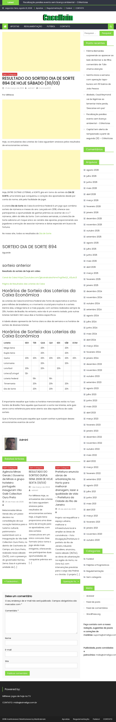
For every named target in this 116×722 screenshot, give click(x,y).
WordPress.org (93, 614)
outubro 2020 (93, 540)
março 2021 (92, 515)
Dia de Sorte (45, 233)
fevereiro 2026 (93, 206)
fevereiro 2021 (93, 521)
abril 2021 (90, 509)
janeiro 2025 (92, 285)
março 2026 (92, 200)
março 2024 (92, 345)
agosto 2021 (92, 485)
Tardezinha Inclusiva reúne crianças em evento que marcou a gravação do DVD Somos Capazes (14, 581)
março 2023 (92, 418)
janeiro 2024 (92, 358)
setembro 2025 (93, 236)
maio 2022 (91, 455)
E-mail (8, 649)
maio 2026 (91, 188)
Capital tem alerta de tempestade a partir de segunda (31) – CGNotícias (99, 134)
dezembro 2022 (94, 436)
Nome (8, 638)
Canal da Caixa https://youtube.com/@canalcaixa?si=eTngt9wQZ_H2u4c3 (39, 277)
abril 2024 (91, 339)
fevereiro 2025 (93, 279)
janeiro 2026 (92, 212)
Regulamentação (54, 8)
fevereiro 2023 (93, 424)
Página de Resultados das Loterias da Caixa (23, 283)
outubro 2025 (93, 230)
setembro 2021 (93, 479)
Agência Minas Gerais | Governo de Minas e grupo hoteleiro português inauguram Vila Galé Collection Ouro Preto (13, 484)
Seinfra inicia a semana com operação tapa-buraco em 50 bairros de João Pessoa (98, 82)
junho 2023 (91, 400)
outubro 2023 (93, 376)
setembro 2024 (94, 309)
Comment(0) (45, 88)
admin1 (31, 88)
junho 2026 (91, 182)
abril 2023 (91, 412)
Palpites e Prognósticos (97, 565)
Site (7, 661)
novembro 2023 (94, 370)
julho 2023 (91, 394)
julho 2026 (91, 176)
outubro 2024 (93, 303)
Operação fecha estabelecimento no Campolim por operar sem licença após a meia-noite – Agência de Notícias (71, 581)
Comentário (12, 610)
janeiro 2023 (92, 430)
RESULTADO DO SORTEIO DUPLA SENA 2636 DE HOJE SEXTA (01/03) (41, 477)
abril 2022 (91, 461)
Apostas (39, 8)
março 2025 (92, 273)
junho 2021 (91, 497)
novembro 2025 (94, 224)
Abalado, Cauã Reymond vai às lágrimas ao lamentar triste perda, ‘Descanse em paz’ (98, 101)
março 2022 (92, 467)
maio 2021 (91, 503)
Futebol (69, 8)
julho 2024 (91, 321)
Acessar (90, 595)
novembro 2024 (94, 297)
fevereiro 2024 (93, 352)
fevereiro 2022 (93, 473)
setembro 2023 (93, 382)
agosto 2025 (92, 242)
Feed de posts (93, 602)
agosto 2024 (92, 315)
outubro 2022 (93, 449)
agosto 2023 (92, 388)
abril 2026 (91, 194)
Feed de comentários (97, 608)
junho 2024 (91, 327)
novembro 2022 (94, 443)
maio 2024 (91, 333)
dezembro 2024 (94, 291)
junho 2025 (91, 255)
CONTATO (80, 8)
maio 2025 (91, 261)
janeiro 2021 (92, 527)
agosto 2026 (92, 170)
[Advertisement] (41, 51)
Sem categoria (9, 74)
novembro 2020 (94, 534)
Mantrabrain (40, 719)
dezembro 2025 (94, 218)
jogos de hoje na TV (21, 696)
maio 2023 (91, 406)
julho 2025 (91, 248)
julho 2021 (91, 491)
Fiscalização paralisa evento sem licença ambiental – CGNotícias (55, 2)
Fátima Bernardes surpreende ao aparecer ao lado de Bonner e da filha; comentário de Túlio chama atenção (100, 60)
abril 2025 (91, 267)
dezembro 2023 (94, 364)
